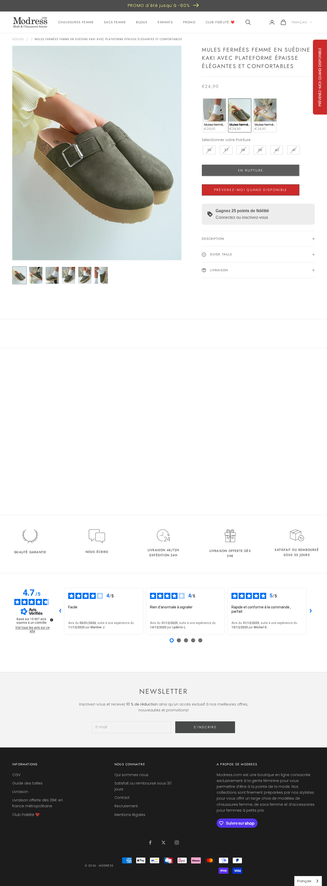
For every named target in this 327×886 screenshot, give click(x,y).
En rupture (250, 170)
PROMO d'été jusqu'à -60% (159, 5)
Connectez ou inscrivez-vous (242, 217)
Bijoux (141, 22)
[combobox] (308, 881)
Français (299, 22)
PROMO (189, 22)
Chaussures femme (76, 22)
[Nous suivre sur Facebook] (150, 842)
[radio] (214, 115)
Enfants (165, 22)
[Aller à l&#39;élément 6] (101, 275)
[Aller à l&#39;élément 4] (68, 275)
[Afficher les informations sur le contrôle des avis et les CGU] (52, 620)
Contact (122, 797)
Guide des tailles (27, 783)
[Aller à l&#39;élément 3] (52, 275)
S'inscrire (205, 727)
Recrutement (126, 806)
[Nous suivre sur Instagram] (176, 842)
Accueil (18, 39)
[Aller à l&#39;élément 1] (19, 275)
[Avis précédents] (60, 611)
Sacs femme (115, 22)
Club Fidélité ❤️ (220, 22)
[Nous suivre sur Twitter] (163, 842)
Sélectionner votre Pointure (226, 139)
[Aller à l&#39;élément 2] (36, 275)
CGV (16, 774)
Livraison (20, 791)
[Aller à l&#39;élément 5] (85, 275)
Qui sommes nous (131, 774)
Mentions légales (129, 814)
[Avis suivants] (310, 611)
